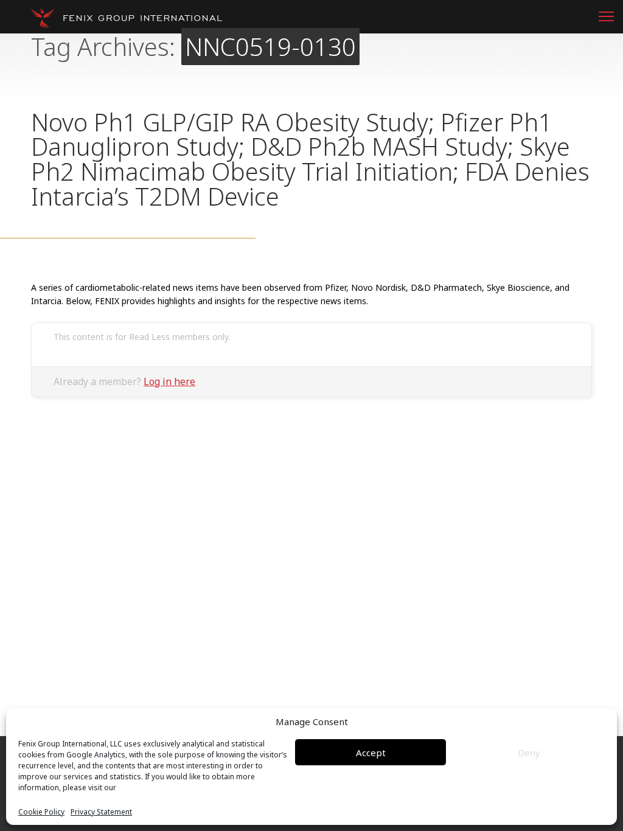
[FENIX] (126, 18)
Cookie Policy (41, 812)
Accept (371, 752)
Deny (529, 752)
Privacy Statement (101, 812)
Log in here (169, 381)
